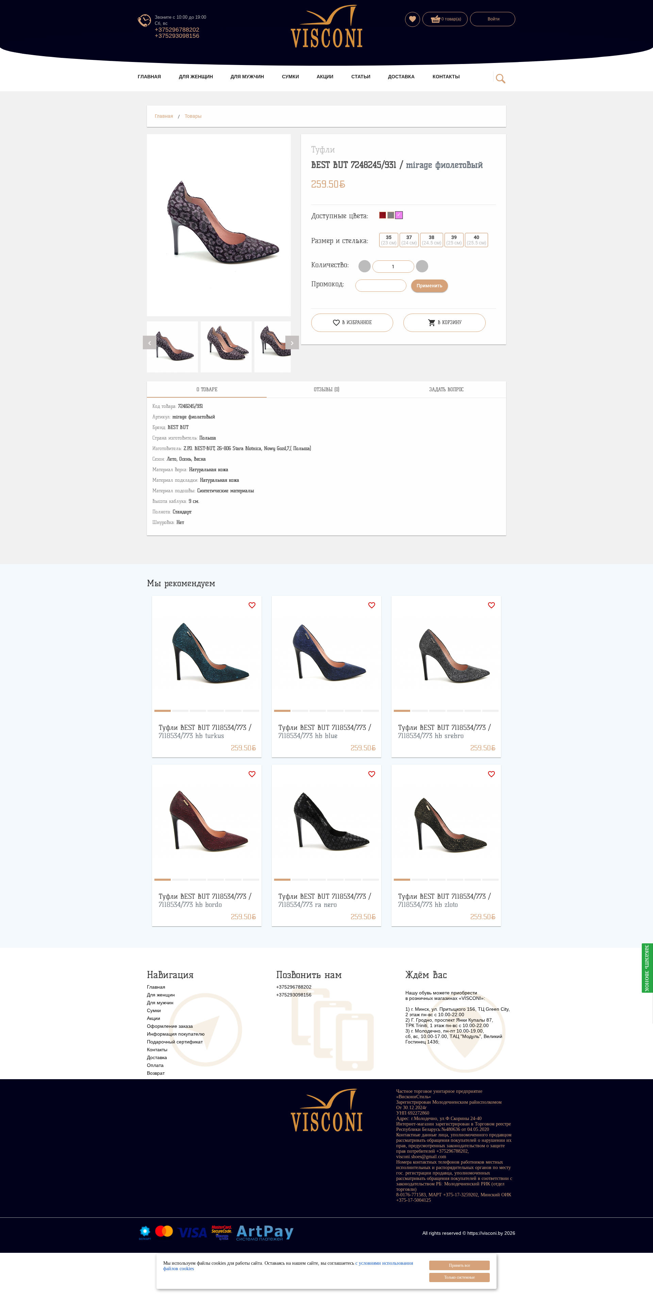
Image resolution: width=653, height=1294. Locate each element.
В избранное (352, 323)
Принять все (459, 1265)
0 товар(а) (450, 19)
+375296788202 (177, 29)
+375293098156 (177, 35)
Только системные (459, 1277)
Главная (164, 116)
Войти (494, 19)
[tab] (207, 389)
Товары (193, 116)
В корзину (445, 323)
